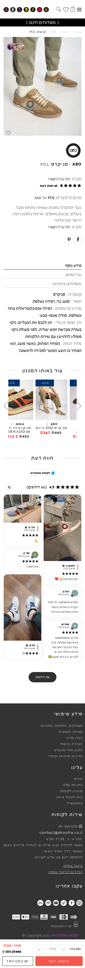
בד (59, 301)
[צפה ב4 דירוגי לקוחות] (16, 46)
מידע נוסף (73, 265)
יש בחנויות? (18, 961)
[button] (59, 185)
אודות (78, 779)
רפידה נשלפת (44, 301)
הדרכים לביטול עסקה (65, 872)
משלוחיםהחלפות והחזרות (62, 726)
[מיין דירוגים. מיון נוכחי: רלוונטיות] (9, 487)
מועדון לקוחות (71, 791)
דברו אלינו (75, 738)
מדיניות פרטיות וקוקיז (66, 756)
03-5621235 (68, 826)
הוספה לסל (59, 961)
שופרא (77, 31)
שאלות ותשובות (71, 732)
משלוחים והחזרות (66, 283)
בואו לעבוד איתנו (69, 797)
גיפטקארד (75, 803)
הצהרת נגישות (71, 744)
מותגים (65, 31)
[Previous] (79, 406)
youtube (55, 902)
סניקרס (59, 294)
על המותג (73, 274)
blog (40, 902)
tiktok (63, 902)
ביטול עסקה (73, 866)
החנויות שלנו (73, 785)
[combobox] (9, 487)
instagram (79, 902)
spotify (48, 902)
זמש (66, 301)
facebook (71, 902)
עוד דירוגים (43, 677)
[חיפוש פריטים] (58, 9)
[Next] (6, 406)
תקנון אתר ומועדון (69, 750)
